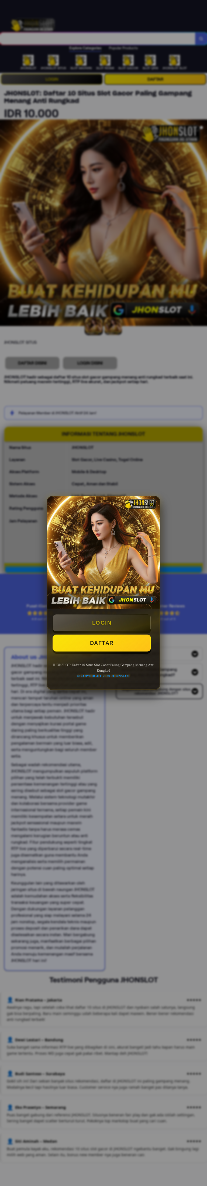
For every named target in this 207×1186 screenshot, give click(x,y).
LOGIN (102, 623)
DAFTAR (102, 643)
